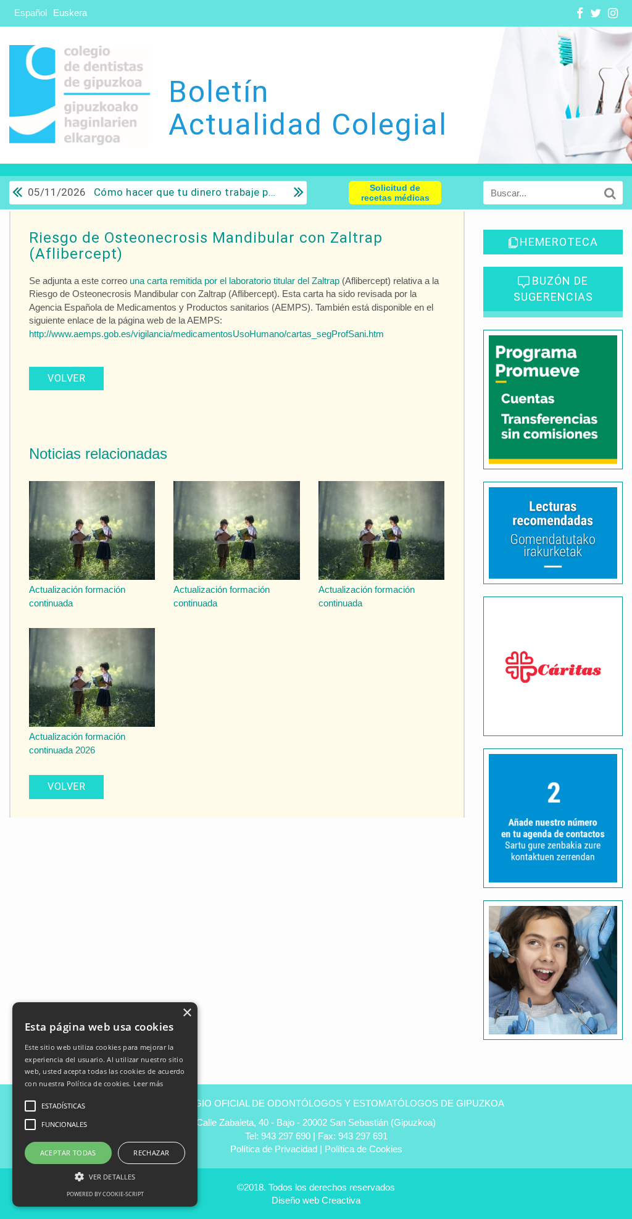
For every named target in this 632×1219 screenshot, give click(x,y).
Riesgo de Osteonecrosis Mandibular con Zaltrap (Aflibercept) (206, 246)
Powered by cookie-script (105, 1194)
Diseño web (295, 1200)
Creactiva (341, 1200)
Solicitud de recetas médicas (395, 193)
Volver (66, 378)
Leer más (148, 1083)
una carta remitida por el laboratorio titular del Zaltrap (234, 280)
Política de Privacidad (273, 1149)
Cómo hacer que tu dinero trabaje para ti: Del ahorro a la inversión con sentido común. (153, 192)
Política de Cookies (363, 1149)
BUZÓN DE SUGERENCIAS (553, 288)
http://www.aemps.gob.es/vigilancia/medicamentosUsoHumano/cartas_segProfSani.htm (206, 334)
